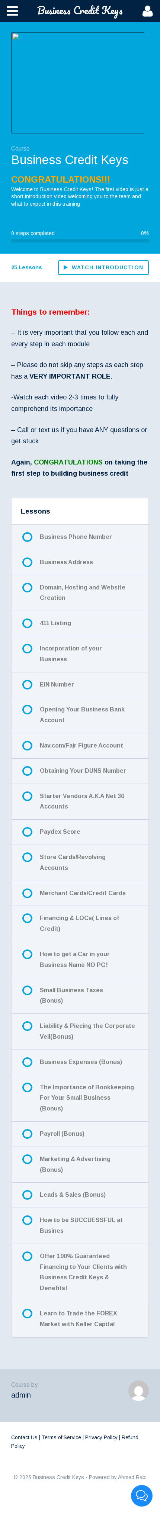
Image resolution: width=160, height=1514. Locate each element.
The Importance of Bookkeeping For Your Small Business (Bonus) (87, 1098)
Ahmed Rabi (132, 1477)
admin (21, 1395)
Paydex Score (60, 832)
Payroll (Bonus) (62, 1134)
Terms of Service (61, 1437)
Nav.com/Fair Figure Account (81, 745)
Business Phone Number (76, 537)
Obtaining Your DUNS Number (83, 771)
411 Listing (55, 623)
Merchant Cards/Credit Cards (83, 893)
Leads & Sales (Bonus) (73, 1195)
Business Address (66, 562)
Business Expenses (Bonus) (81, 1062)
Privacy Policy (101, 1437)
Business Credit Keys (80, 10)
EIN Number (57, 684)
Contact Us (24, 1437)
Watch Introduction (107, 267)
